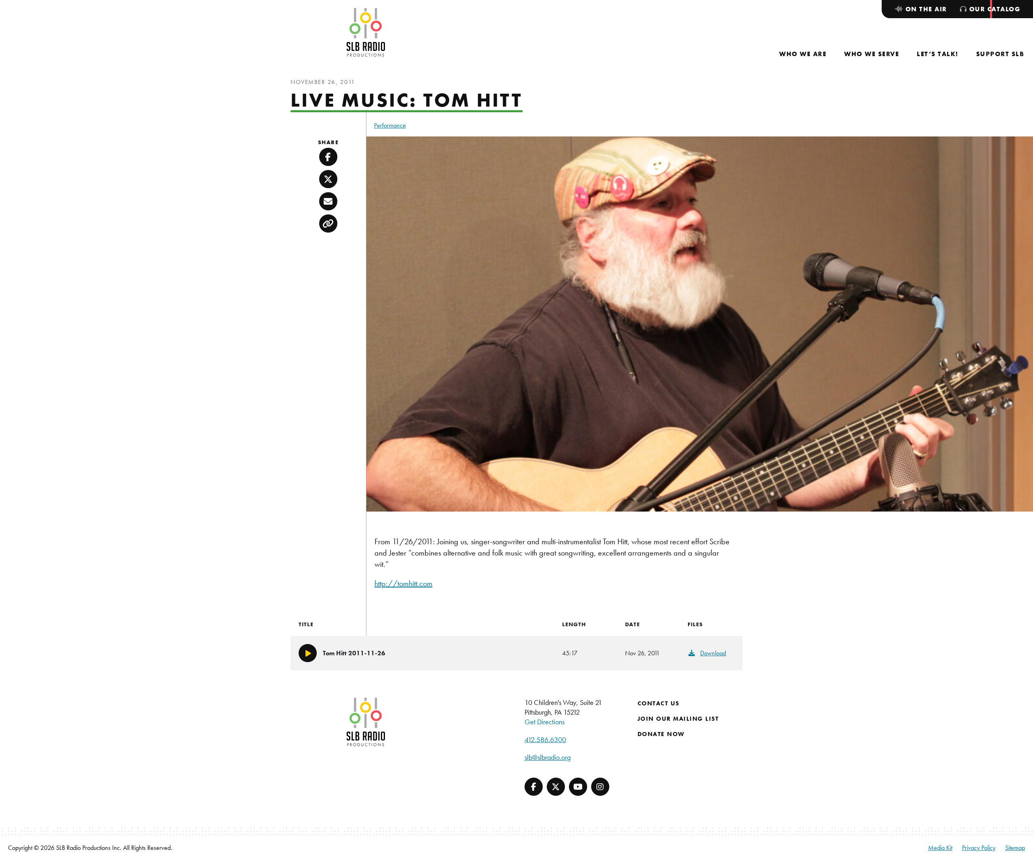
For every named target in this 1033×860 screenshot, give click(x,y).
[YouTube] (578, 787)
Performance (390, 125)
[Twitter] (556, 787)
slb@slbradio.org (548, 757)
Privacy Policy (978, 847)
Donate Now (661, 734)
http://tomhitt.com (403, 583)
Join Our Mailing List (678, 719)
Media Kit (940, 847)
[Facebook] (534, 787)
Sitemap (1015, 847)
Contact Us (659, 703)
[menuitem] (802, 54)
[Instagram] (600, 787)
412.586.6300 (545, 739)
